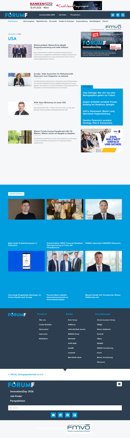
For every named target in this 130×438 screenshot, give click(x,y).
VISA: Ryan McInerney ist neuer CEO (50, 102)
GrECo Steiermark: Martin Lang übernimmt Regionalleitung (99, 112)
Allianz (99, 339)
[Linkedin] (118, 15)
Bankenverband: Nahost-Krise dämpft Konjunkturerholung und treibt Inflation (51, 46)
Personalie (53, 21)
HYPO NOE (72, 343)
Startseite (12, 34)
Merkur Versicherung (105, 357)
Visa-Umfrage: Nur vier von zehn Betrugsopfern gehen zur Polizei (99, 94)
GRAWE (100, 343)
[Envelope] (53, 415)
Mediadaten (43, 339)
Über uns (42, 320)
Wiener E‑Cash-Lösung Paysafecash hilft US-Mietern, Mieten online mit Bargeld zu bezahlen (54, 132)
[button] (123, 15)
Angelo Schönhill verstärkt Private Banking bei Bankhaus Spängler (100, 103)
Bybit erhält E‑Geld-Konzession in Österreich (22, 244)
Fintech (105, 21)
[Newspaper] (113, 15)
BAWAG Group (73, 334)
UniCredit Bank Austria (76, 329)
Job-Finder (62, 15)
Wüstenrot (101, 362)
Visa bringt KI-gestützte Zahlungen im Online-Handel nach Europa (24, 296)
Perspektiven (75, 15)
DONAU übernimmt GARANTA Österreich (103, 243)
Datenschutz (43, 329)
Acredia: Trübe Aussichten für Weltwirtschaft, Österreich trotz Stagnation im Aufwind (54, 75)
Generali (100, 334)
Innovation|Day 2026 (47, 15)
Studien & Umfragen (66, 21)
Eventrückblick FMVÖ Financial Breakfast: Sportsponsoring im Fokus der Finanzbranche (65, 245)
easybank (71, 353)
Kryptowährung (82, 21)
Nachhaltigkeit (95, 21)
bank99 (71, 348)
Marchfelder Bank (74, 357)
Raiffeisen (71, 325)
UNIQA (99, 325)
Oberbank (71, 339)
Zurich (99, 353)
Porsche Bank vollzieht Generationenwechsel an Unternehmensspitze (57, 297)
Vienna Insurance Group (106, 320)
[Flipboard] (74, 415)
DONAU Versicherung (105, 348)
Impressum (43, 334)
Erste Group (72, 320)
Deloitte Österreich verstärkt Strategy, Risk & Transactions (97, 122)
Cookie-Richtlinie (45, 325)
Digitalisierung (41, 21)
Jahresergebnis (28, 21)
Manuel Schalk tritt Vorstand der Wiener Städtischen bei (103, 296)
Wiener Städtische (104, 329)
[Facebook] (67, 415)
